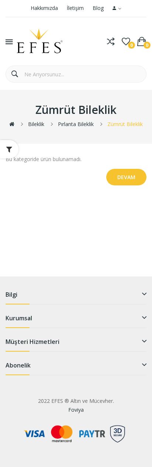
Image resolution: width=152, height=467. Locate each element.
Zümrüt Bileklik (125, 124)
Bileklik (36, 124)
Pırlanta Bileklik (76, 124)
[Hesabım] (117, 8)
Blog (98, 7)
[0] (126, 41)
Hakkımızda (44, 7)
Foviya (76, 409)
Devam (126, 177)
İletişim (75, 7)
